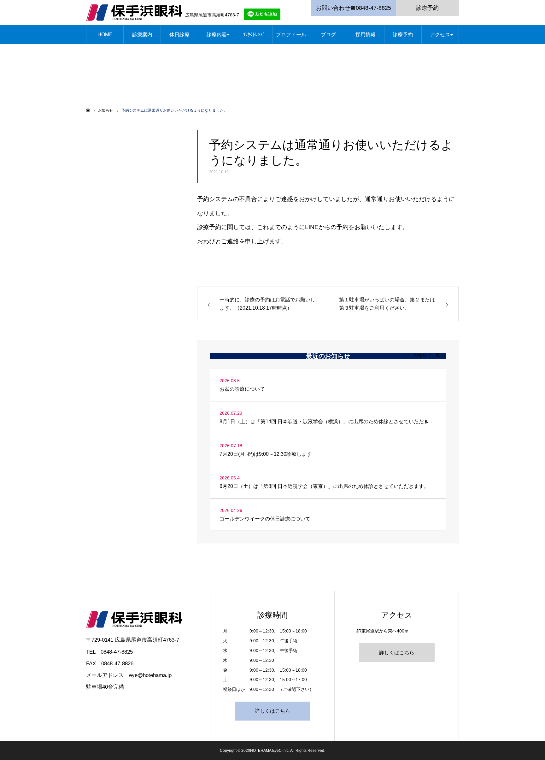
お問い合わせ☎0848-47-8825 (353, 8)
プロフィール (291, 34)
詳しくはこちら (272, 711)
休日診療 (179, 34)
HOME (105, 34)
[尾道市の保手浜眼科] (134, 12)
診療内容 (217, 34)
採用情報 (365, 34)
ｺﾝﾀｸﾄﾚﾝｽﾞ (254, 34)
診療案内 (142, 34)
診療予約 (427, 8)
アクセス (440, 34)
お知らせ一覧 (426, 355)
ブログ (328, 34)
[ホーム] (88, 110)
